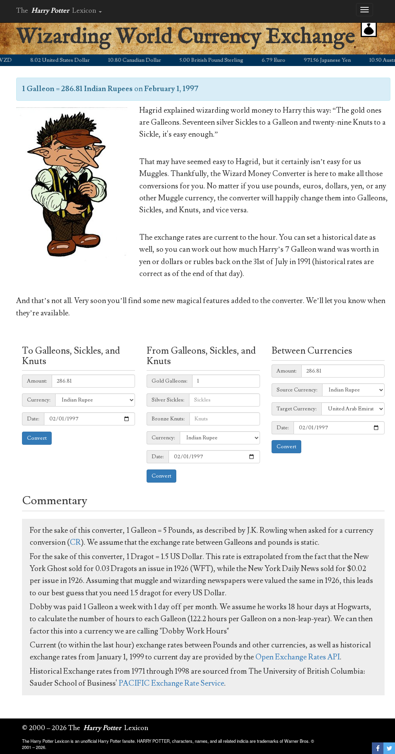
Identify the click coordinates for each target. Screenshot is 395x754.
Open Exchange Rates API (297, 657)
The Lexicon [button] (57, 10)
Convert (37, 438)
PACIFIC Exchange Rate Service (171, 683)
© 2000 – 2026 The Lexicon (85, 728)
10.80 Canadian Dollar (123, 60)
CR (75, 542)
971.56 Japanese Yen (315, 60)
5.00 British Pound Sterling (200, 60)
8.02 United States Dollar (48, 60)
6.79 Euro (262, 60)
